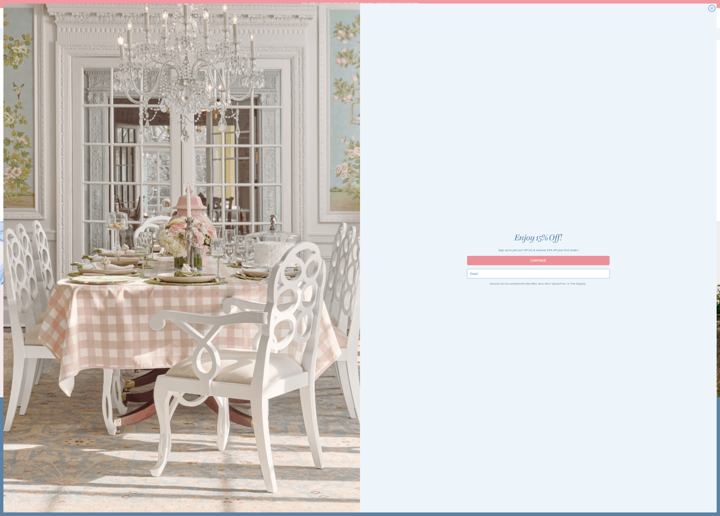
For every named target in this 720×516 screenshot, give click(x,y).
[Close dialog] (712, 8)
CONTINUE (538, 260)
